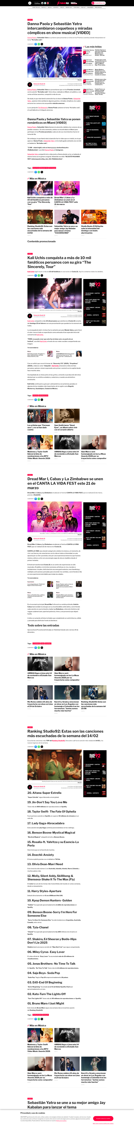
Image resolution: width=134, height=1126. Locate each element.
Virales (62, 7)
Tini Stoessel (42, 108)
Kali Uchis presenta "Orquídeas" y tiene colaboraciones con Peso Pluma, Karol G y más (36, 355)
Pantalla (43, 7)
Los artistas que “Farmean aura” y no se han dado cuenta (38, 427)
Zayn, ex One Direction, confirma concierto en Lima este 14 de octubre (36, 596)
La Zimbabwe (36, 643)
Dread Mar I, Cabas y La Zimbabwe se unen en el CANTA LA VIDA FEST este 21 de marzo (66, 200)
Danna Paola (31, 38)
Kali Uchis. (40, 335)
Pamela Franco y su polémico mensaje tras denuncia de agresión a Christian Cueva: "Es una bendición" (100, 92)
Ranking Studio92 (37, 1014)
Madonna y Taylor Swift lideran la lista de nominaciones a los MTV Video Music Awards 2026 (38, 455)
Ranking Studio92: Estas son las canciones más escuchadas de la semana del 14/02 (39, 229)
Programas (90, 7)
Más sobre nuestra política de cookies (103, 1123)
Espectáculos (36, 7)
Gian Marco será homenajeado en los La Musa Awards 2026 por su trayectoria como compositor (93, 455)
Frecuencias (98, 7)
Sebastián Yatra (49, 141)
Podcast (83, 7)
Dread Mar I (48, 643)
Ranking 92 (45, 1014)
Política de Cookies (61, 1120)
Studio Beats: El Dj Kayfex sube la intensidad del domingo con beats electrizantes (92, 229)
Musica (50, 7)
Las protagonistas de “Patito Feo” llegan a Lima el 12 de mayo (36, 584)
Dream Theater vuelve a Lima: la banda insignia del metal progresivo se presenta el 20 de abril (64, 586)
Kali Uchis (30, 272)
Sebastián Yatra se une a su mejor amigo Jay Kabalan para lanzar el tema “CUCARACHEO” (66, 229)
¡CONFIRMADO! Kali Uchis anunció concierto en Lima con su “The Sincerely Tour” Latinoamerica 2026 (65, 355)
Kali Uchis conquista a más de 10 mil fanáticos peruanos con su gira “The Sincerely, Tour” (40, 200)
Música (30, 19)
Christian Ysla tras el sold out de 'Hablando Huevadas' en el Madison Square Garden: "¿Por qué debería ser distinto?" (100, 53)
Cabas (42, 643)
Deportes (55, 7)
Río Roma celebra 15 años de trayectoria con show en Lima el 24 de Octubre (40, 704)
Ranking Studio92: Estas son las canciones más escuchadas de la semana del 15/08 (93, 705)
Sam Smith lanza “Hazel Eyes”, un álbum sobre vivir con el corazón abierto (65, 427)
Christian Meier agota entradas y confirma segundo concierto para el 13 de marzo (64, 596)
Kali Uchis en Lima (43, 395)
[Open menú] (29, 3)
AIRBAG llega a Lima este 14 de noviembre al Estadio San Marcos (66, 454)
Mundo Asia (69, 7)
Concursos (76, 7)
